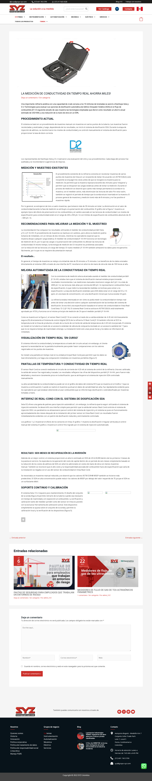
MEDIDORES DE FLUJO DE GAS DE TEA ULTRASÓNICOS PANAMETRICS (105, 591)
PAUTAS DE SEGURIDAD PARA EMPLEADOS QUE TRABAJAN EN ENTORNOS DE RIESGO (44, 593)
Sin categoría (44, 97)
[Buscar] (86, 9)
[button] (103, 9)
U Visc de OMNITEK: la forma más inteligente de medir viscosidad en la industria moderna (96, 746)
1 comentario (82, 595)
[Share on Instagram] (23, 519)
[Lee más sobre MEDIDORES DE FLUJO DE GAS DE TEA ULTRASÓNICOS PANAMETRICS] (107, 571)
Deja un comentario (29, 97)
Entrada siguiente (134, 537)
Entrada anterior (17, 537)
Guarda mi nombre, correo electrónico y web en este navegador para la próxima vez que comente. (64, 666)
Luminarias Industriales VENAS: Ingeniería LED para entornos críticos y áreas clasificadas (96, 735)
